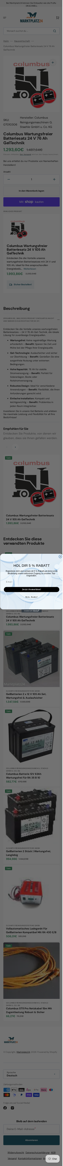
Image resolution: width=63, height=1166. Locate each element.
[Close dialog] (58, 556)
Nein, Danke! (30, 597)
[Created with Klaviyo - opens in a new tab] (30, 610)
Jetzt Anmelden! (30, 589)
